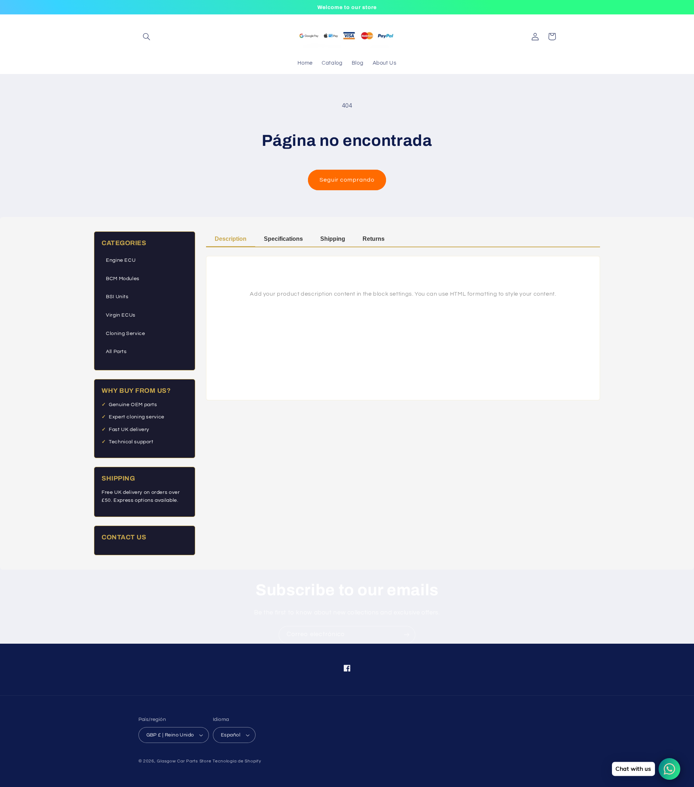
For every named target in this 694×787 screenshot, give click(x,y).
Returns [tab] (374, 239)
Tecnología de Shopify (237, 761)
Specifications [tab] (283, 239)
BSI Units (117, 296)
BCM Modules (123, 278)
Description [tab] (231, 239)
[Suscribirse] (406, 635)
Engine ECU (121, 260)
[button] (146, 36)
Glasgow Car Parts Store (185, 761)
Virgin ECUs (121, 315)
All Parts (116, 351)
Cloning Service (125, 333)
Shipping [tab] (332, 239)
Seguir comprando (347, 180)
